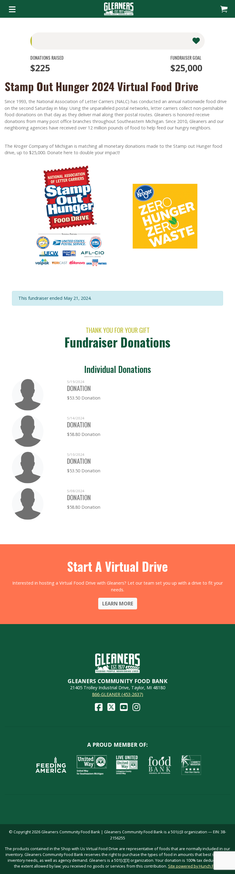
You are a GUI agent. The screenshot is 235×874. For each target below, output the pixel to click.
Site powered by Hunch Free (194, 866)
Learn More (117, 603)
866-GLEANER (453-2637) (117, 694)
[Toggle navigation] (12, 8)
